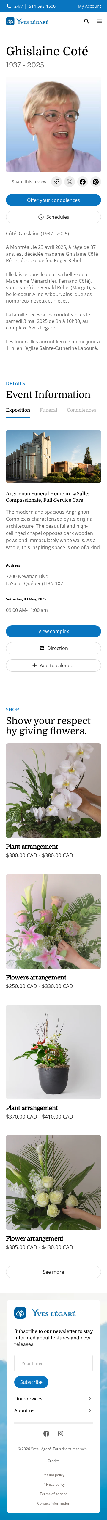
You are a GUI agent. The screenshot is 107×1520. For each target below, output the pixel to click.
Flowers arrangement (36, 977)
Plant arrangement (32, 846)
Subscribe (31, 1382)
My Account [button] (89, 6)
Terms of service (53, 1494)
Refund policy (53, 1475)
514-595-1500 (42, 6)
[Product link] (53, 805)
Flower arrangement (34, 1238)
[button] (87, 21)
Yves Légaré (41, 1448)
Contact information (53, 1503)
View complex (53, 631)
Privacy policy (54, 1484)
